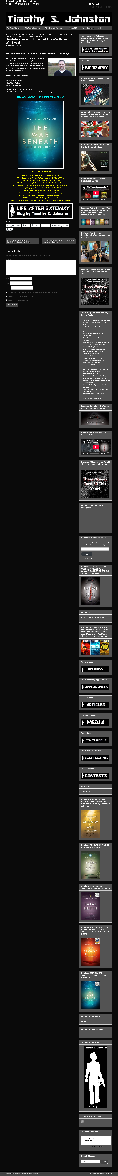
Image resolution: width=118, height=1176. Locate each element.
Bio (83, 28)
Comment (9, 259)
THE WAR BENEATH (13, 63)
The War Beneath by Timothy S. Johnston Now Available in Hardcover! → (59, 241)
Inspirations (42, 35)
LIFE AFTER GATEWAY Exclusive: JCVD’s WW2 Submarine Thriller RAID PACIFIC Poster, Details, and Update (95, 351)
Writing (43, 36)
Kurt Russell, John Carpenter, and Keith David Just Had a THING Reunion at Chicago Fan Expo (96, 322)
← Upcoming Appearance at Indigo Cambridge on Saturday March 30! (18, 241)
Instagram (18, 85)
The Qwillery (15, 58)
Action (8, 35)
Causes (89, 28)
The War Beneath (16, 36)
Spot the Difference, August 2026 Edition (95, 326)
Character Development (17, 35)
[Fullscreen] (108, 199)
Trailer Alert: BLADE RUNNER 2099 (93, 393)
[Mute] (105, 199)
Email (7, 283)
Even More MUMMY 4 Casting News (93, 360)
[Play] (84, 199)
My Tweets (84, 1021)
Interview (49, 35)
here (30, 89)
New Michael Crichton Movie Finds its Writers (96, 342)
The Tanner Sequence (32, 28)
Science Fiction (57, 35)
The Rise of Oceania (13, 28)
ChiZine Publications (32, 35)
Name (7, 278)
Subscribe (87, 554)
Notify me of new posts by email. (17, 300)
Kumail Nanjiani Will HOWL (91, 373)
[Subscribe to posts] (82, 1122)
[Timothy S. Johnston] (59, 13)
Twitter (17, 83)
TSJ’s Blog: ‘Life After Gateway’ (55, 28)
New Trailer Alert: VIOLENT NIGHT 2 (93, 362)
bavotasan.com (108, 1173)
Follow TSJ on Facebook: (92, 1029)
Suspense (65, 35)
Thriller (24, 36)
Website (8, 288)
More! (99, 28)
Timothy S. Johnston (20, 1173)
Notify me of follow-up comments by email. (21, 296)
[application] (96, 193)
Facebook (18, 80)
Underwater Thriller (33, 36)
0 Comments (19, 45)
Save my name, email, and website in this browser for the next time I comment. (32, 292)
